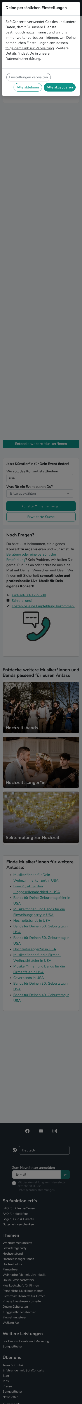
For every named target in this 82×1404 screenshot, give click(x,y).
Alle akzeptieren (60, 87)
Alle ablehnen (28, 87)
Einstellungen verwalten (28, 77)
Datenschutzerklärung (22, 58)
